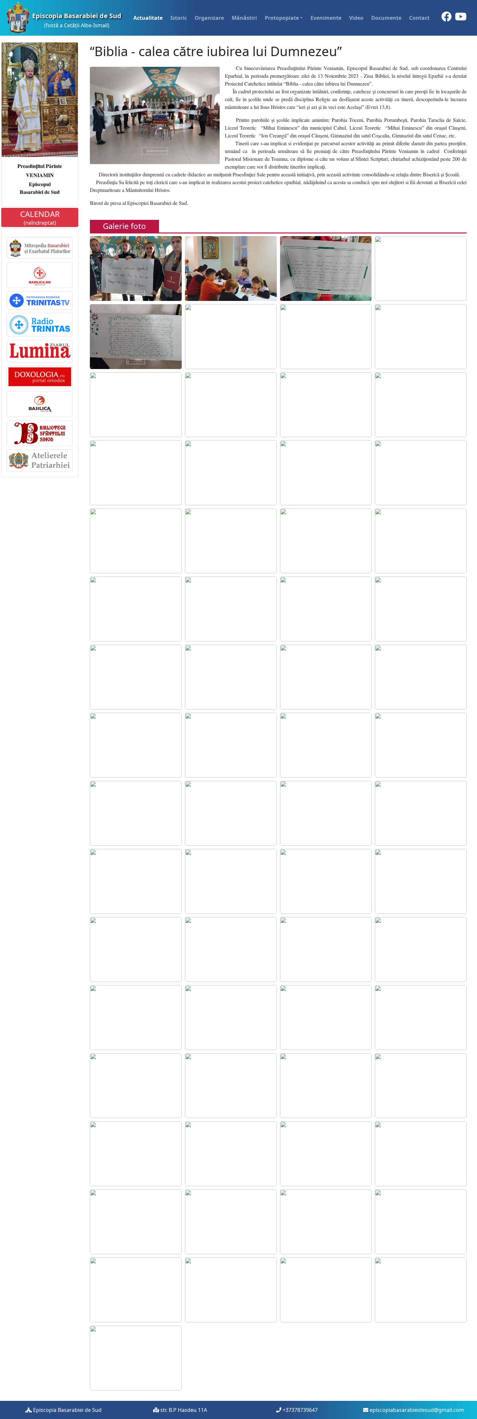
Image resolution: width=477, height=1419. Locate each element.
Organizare (209, 17)
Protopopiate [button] (282, 17)
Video (356, 17)
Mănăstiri (244, 17)
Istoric (178, 17)
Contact (419, 17)
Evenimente (326, 17)
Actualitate (148, 17)
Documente (386, 17)
